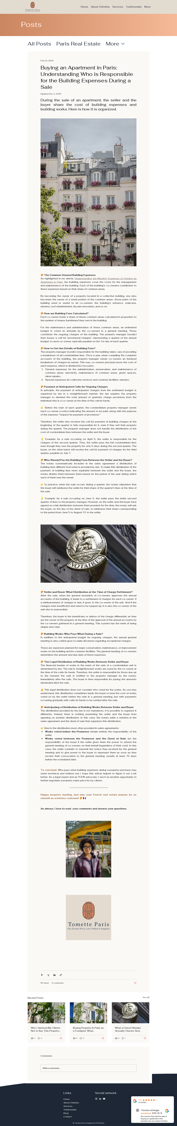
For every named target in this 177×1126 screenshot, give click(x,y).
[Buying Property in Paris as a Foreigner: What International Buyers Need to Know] (88, 1012)
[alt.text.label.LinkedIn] (100, 1098)
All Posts (39, 43)
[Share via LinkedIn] (54, 975)
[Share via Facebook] (42, 975)
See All (146, 997)
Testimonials (69, 1109)
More (112, 43)
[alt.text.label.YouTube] (104, 1098)
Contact (67, 1116)
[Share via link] (61, 975)
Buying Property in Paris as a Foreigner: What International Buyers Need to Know (88, 1029)
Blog (65, 1113)
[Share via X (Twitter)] (48, 975)
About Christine (71, 1102)
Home (66, 1099)
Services (67, 1106)
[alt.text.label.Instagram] (96, 1098)
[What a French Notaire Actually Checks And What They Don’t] (130, 1012)
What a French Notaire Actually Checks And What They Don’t (128, 1029)
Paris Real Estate (78, 43)
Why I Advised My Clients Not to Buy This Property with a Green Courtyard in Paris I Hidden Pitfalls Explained (45, 1029)
